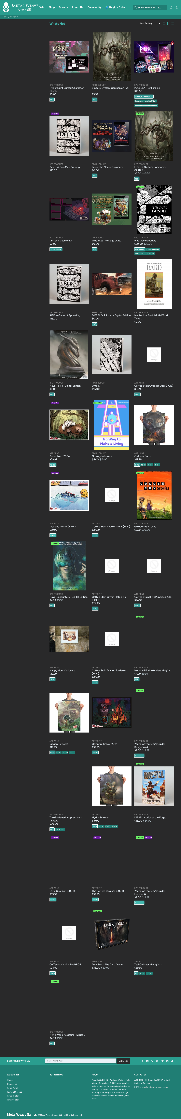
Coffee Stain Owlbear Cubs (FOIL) (153, 385)
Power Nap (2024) (59, 456)
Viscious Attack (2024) (62, 526)
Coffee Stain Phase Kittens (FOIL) (111, 526)
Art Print (139, 383)
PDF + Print (59, 829)
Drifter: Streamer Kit (60, 240)
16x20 (52, 465)
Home (5, 17)
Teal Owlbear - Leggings (148, 964)
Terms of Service (14, 1092)
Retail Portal (12, 1088)
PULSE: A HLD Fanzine (147, 87)
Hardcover (139, 756)
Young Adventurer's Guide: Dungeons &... (149, 745)
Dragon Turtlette (58, 744)
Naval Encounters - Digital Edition (68, 597)
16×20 (150, 465)
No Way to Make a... (103, 456)
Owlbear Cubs (142, 456)
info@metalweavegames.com (155, 1087)
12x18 (137, 395)
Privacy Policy (13, 1100)
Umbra (96, 385)
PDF (51, 100)
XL (151, 973)
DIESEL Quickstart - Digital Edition (111, 315)
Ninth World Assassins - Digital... (67, 1034)
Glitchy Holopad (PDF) (143, 97)
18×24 (157, 465)
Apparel (138, 961)
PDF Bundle (139, 249)
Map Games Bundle (145, 240)
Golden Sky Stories (145, 526)
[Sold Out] (69, 136)
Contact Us (12, 1084)
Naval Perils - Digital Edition (65, 385)
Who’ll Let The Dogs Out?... (107, 240)
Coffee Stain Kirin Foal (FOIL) (65, 964)
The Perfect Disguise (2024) (108, 891)
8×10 (137, 465)
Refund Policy (13, 1096)
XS (136, 973)
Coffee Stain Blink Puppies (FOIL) (153, 597)
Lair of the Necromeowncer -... (109, 167)
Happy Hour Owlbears (62, 670)
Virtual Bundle (55, 249)
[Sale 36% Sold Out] (154, 860)
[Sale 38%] (154, 786)
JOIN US (123, 1061)
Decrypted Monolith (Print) (145, 101)
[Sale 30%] (112, 933)
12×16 (143, 465)
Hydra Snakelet (100, 817)
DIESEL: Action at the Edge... (150, 817)
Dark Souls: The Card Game (107, 964)
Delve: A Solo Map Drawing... (65, 167)
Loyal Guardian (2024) (62, 891)
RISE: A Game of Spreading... (65, 315)
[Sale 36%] (154, 713)
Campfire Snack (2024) (105, 744)
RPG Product (56, 85)
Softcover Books (152, 249)
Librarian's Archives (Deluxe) (146, 105)
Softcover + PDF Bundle (144, 254)
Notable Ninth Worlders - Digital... (153, 670)
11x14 (52, 679)
